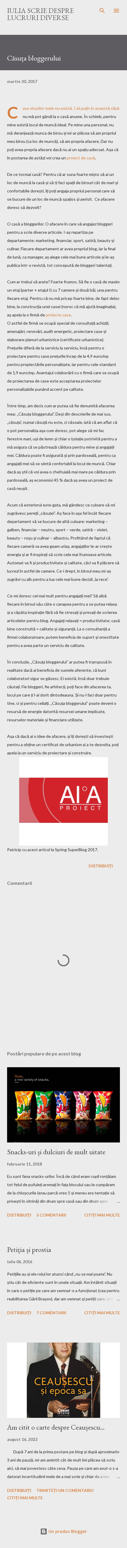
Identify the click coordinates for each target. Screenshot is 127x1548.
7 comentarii (51, 1312)
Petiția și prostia (29, 1249)
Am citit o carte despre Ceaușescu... (56, 1427)
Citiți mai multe (102, 1214)
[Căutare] (102, 10)
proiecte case (58, 314)
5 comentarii (51, 1214)
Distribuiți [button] (101, 865)
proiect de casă (81, 157)
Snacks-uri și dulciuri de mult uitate (56, 1151)
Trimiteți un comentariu (65, 1490)
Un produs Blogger (67, 1531)
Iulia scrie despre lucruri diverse (40, 14)
